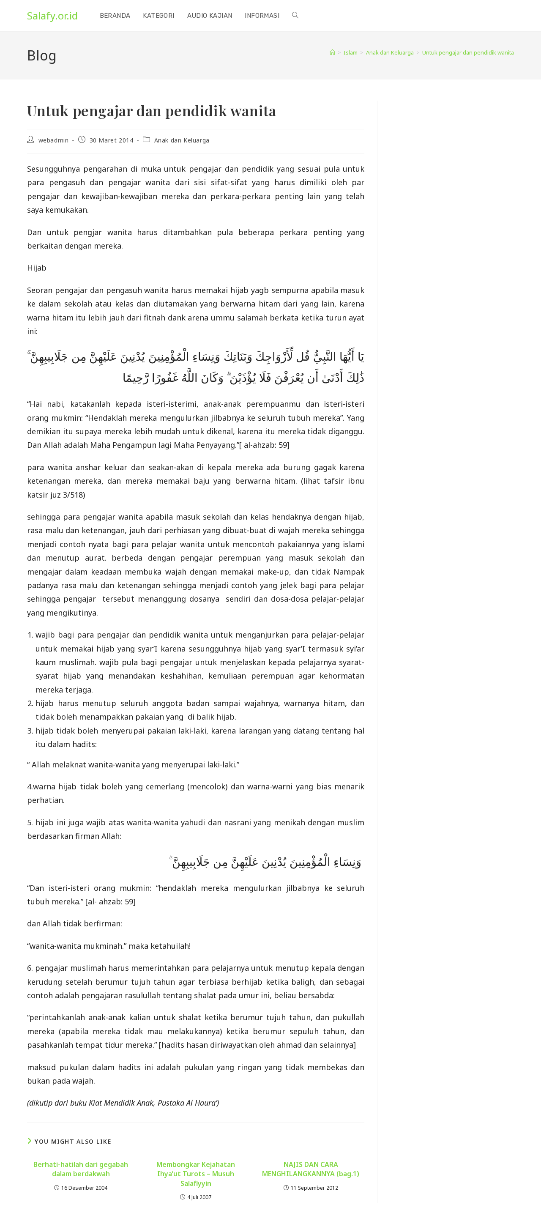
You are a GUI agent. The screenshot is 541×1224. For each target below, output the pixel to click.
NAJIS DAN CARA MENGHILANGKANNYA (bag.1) (310, 1169)
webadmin (53, 140)
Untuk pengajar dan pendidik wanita (468, 52)
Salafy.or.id (52, 15)
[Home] (332, 52)
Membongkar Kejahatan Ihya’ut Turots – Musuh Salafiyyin (195, 1174)
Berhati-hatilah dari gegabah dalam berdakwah (80, 1169)
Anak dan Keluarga (182, 140)
